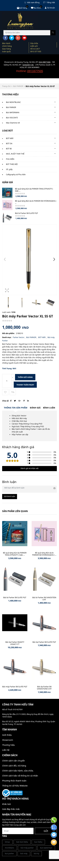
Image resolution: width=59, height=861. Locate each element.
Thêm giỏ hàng (25, 377)
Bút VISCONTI (12, 117)
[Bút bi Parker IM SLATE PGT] (7, 217)
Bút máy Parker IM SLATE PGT (14, 686)
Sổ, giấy (9, 169)
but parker (9, 853)
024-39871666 (44, 62)
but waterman (46, 848)
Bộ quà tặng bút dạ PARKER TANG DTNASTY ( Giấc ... (34, 190)
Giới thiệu (7, 734)
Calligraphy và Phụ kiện (16, 174)
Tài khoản (50, 8)
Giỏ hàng (23, 7)
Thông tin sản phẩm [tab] (15, 407)
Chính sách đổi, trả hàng (14, 765)
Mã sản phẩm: (8, 333)
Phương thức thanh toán (14, 780)
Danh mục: (7, 337)
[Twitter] (15, 401)
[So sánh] (13, 392)
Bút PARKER (18, 86)
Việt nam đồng (33, 2)
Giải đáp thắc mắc (11, 809)
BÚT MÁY (9, 138)
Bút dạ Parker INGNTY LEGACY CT (14, 643)
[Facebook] (10, 401)
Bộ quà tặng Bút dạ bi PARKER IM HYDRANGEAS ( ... (35, 202)
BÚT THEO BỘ (12, 164)
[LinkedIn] (28, 401)
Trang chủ (6, 86)
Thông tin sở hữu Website (14, 785)
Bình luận (49, 407)
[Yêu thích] (5, 392)
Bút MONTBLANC (13, 102)
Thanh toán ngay (25, 385)
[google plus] (17, 37)
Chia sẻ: (5, 401)
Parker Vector (19, 337)
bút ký (36, 853)
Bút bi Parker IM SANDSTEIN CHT (44, 598)
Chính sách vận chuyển (13, 760)
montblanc (9, 848)
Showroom (7, 739)
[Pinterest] (24, 401)
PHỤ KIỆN (10, 159)
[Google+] (19, 401)
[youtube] (24, 37)
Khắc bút (6, 804)
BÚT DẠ (9, 143)
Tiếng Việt (51, 2)
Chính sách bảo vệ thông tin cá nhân (20, 775)
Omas (7, 842)
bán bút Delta (22, 842)
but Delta (38, 842)
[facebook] (5, 37)
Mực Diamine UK (13, 123)
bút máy (23, 853)
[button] (54, 259)
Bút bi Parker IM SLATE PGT (26, 213)
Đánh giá (35, 407)
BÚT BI (9, 148)
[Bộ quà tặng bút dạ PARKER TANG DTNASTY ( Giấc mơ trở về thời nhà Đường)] (7, 193)
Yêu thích (37, 7)
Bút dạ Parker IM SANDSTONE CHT (44, 687)
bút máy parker (27, 848)
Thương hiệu (8, 744)
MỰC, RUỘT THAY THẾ (15, 154)
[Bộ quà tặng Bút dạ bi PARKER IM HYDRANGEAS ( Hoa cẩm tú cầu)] (7, 205)
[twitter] (11, 37)
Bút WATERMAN (12, 112)
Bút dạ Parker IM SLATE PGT (44, 642)
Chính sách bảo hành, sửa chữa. (18, 770)
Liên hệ (5, 749)
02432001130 (28, 65)
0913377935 (35, 71)
